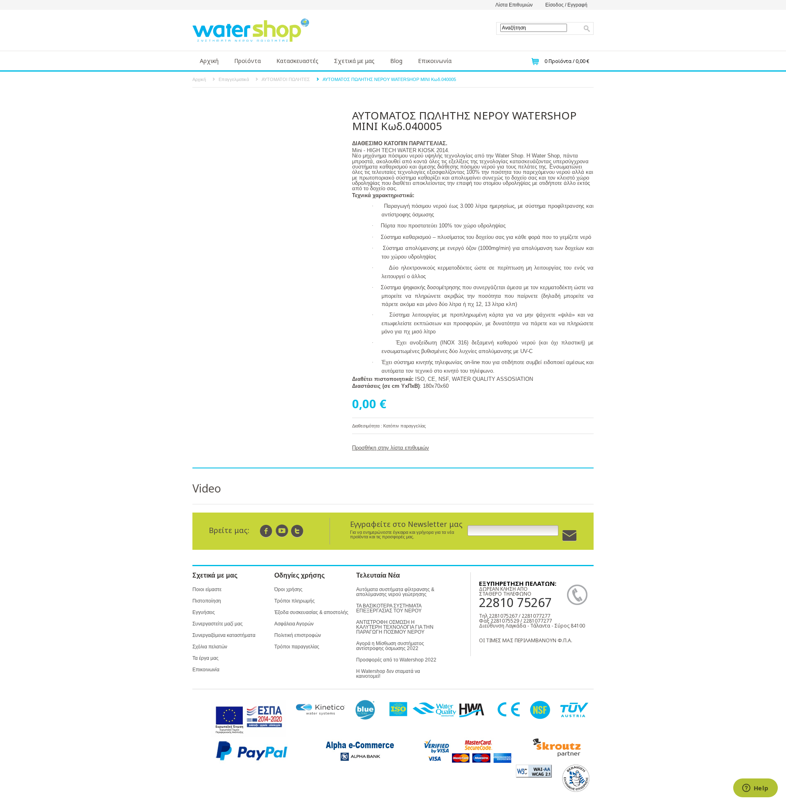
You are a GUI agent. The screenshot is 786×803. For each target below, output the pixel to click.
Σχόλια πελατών (209, 647)
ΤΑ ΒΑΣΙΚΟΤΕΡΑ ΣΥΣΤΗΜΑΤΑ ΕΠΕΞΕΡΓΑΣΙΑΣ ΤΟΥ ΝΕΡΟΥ (389, 608)
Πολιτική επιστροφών (297, 635)
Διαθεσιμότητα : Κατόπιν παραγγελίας (389, 425)
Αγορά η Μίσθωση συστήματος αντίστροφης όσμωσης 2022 (390, 646)
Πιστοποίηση (206, 601)
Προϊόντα (247, 61)
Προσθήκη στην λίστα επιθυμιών (390, 448)
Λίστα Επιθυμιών (514, 5)
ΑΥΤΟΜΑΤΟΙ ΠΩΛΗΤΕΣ (286, 79)
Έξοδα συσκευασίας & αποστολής (311, 612)
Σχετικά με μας (354, 61)
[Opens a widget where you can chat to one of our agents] (755, 788)
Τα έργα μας (205, 658)
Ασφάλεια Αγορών (294, 624)
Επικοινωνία (435, 61)
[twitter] (297, 531)
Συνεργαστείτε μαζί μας (217, 624)
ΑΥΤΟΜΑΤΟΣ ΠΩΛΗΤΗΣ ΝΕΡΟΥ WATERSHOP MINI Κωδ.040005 (389, 79)
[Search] (587, 29)
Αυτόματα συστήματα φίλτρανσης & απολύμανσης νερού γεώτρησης (395, 592)
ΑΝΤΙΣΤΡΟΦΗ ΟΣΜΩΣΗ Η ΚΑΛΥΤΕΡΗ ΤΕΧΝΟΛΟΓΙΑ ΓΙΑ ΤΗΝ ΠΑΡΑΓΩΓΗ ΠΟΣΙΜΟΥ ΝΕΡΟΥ (395, 627)
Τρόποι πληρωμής (294, 601)
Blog (396, 61)
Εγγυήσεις (203, 612)
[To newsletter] (569, 535)
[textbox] (533, 28)
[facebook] (266, 531)
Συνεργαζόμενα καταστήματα (223, 635)
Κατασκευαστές (297, 61)
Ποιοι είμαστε (206, 589)
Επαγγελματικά (234, 79)
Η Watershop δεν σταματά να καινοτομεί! (388, 673)
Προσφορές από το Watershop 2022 (396, 660)
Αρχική (209, 61)
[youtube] (282, 531)
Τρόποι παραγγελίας (296, 647)
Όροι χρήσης (288, 589)
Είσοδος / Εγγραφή (566, 5)
